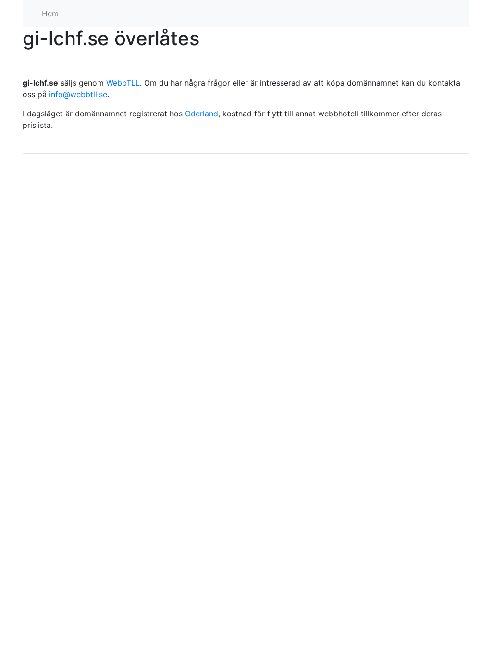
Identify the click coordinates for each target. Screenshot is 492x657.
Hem (50, 13)
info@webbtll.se (78, 94)
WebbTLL (123, 83)
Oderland (201, 113)
